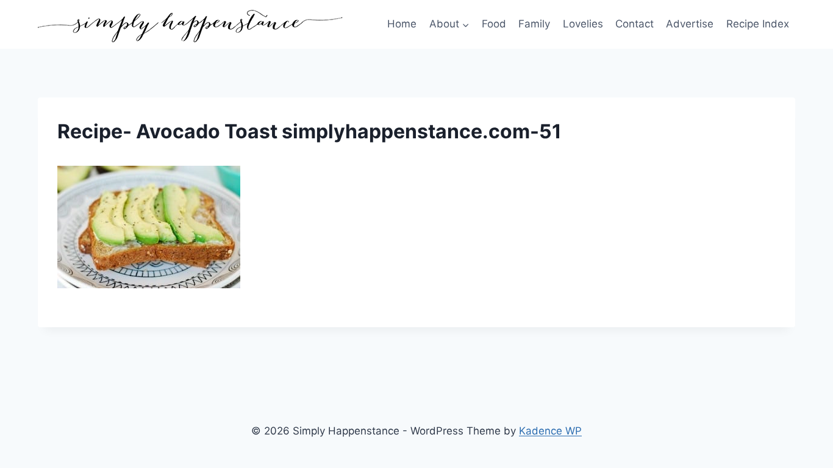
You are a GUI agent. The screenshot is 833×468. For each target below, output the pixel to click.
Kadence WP (550, 431)
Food (494, 24)
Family (534, 24)
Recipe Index (757, 24)
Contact (634, 24)
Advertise (689, 24)
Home (401, 24)
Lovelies (583, 24)
